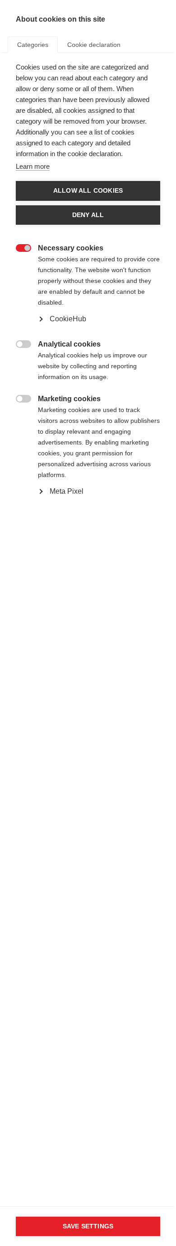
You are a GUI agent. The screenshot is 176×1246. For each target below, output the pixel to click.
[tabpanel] (88, 300)
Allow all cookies (88, 190)
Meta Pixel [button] (66, 491)
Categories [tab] (32, 44)
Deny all (88, 215)
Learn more (33, 166)
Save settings (88, 1226)
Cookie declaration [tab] (93, 44)
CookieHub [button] (68, 319)
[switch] (19, 247)
